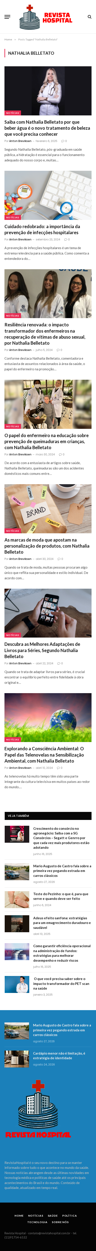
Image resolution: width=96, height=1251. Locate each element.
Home (19, 1215)
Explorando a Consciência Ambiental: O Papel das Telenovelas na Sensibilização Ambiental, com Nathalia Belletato (44, 754)
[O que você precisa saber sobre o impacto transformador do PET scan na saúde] (17, 984)
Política (69, 1215)
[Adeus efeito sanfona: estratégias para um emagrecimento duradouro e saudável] (17, 923)
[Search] (89, 17)
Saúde (53, 1215)
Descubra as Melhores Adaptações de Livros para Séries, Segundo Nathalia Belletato (42, 650)
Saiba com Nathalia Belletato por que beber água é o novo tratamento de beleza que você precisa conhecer (47, 128)
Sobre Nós (60, 1222)
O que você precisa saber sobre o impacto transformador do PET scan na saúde (61, 983)
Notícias (12, 113)
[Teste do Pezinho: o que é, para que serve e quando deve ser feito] (17, 899)
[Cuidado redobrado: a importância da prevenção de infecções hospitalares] (48, 195)
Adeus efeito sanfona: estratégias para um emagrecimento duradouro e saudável (62, 923)
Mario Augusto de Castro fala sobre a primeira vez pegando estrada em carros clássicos (62, 871)
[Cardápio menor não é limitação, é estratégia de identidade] (16, 1059)
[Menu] (7, 17)
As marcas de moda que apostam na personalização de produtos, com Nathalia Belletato (47, 546)
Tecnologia (37, 1222)
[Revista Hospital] (48, 16)
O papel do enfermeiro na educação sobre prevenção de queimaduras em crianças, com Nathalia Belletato (46, 441)
